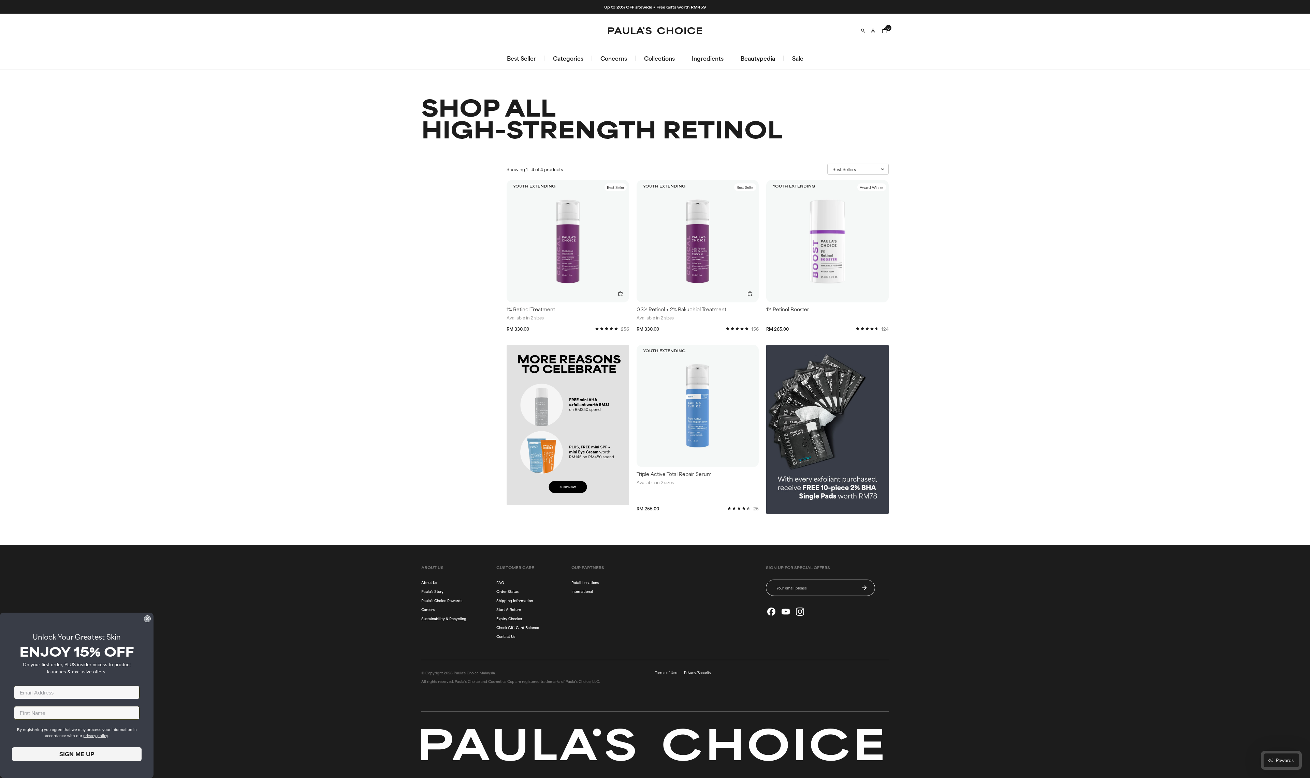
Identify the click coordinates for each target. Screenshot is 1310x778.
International (582, 591)
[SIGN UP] (864, 587)
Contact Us (505, 636)
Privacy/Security (697, 672)
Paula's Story (432, 591)
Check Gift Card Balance (517, 627)
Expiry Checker (509, 618)
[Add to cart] (620, 294)
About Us (429, 582)
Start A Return (508, 609)
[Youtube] (785, 611)
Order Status (507, 591)
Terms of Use (666, 672)
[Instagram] (800, 611)
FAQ (500, 582)
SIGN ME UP (76, 754)
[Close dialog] (147, 618)
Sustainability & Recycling (443, 618)
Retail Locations (585, 582)
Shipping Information (514, 600)
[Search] (863, 30)
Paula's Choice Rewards (441, 600)
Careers (428, 609)
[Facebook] (771, 611)
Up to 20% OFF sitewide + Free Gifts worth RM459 (655, 7)
